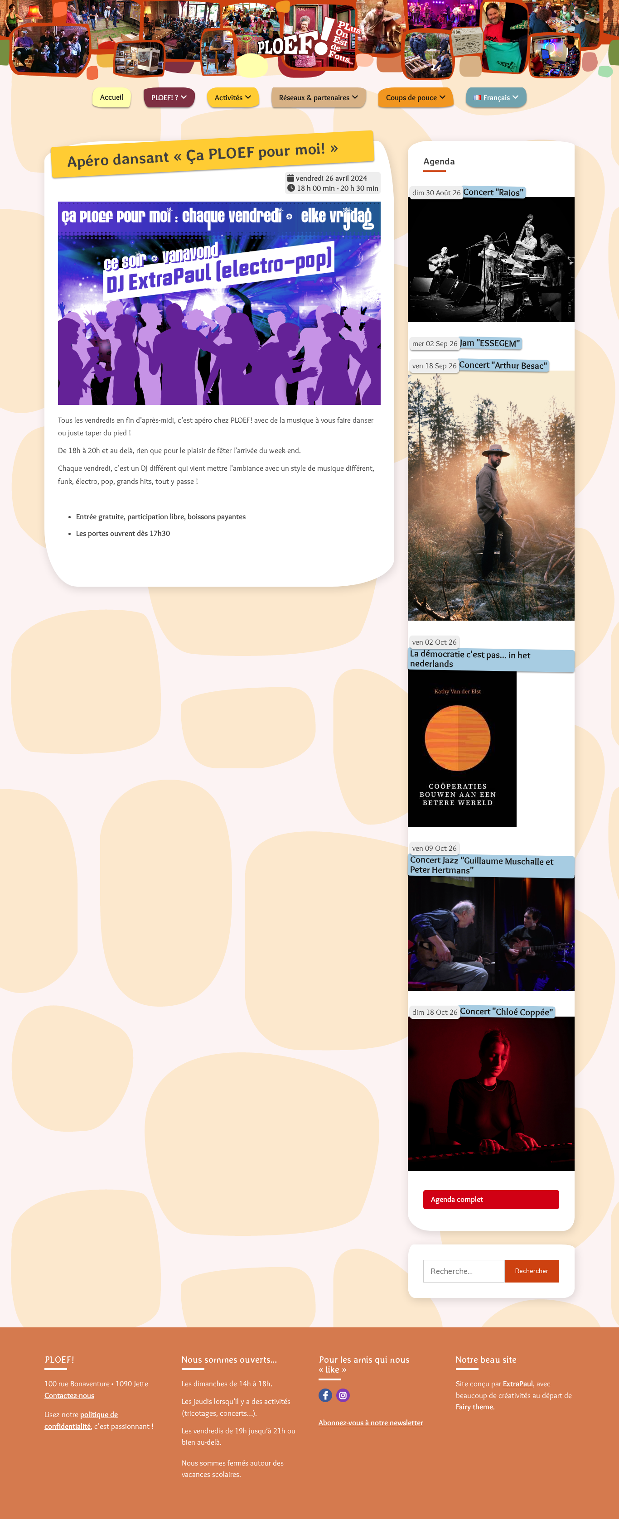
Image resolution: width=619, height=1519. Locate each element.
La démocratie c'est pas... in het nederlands (470, 658)
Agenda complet (457, 1199)
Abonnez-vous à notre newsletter (371, 1422)
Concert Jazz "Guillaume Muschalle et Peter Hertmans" (481, 865)
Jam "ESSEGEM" (489, 343)
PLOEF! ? (164, 97)
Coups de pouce (411, 97)
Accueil (111, 96)
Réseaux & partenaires (314, 97)
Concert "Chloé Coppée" (505, 1011)
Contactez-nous (69, 1395)
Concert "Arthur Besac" (502, 365)
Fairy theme (474, 1406)
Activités (228, 97)
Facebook (325, 1395)
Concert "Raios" (493, 191)
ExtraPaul (518, 1383)
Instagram (343, 1395)
